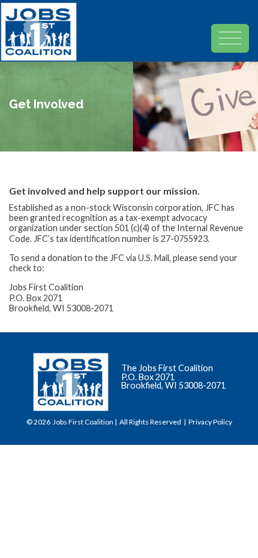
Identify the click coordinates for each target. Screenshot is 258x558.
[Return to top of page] (237, 537)
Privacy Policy (210, 421)
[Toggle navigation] (234, 26)
